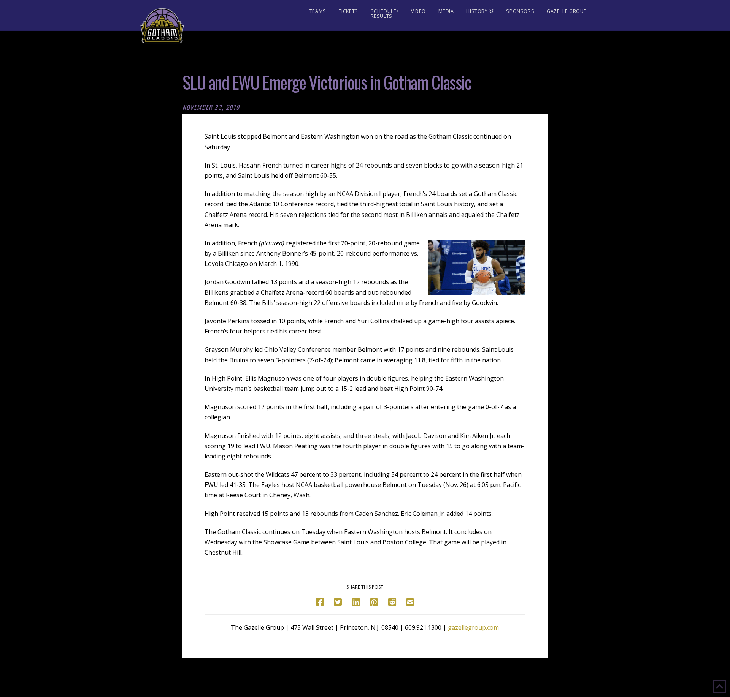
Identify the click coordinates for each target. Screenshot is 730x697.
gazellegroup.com (473, 627)
